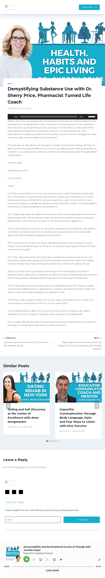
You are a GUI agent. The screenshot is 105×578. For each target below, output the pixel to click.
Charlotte (14, 108)
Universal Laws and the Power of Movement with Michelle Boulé (25, 342)
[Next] (96, 405)
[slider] (92, 116)
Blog (10, 83)
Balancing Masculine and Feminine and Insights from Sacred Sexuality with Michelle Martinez (80, 343)
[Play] (11, 116)
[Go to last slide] (8, 405)
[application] (52, 116)
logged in (21, 467)
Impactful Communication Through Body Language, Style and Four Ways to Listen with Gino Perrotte (78, 418)
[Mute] (86, 116)
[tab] (47, 441)
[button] (63, 7)
